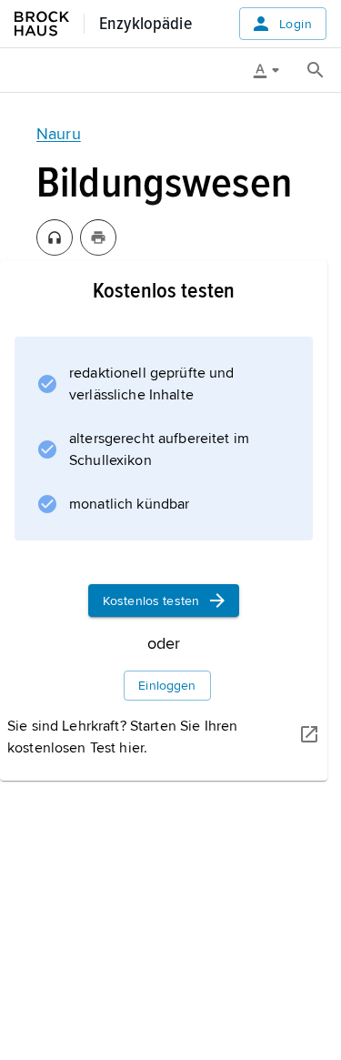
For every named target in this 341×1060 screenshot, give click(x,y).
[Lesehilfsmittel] (273, 70)
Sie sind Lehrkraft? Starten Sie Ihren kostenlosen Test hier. (122, 737)
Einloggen (167, 685)
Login (295, 24)
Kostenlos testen (151, 601)
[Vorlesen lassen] (54, 237)
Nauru (58, 134)
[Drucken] (98, 237)
